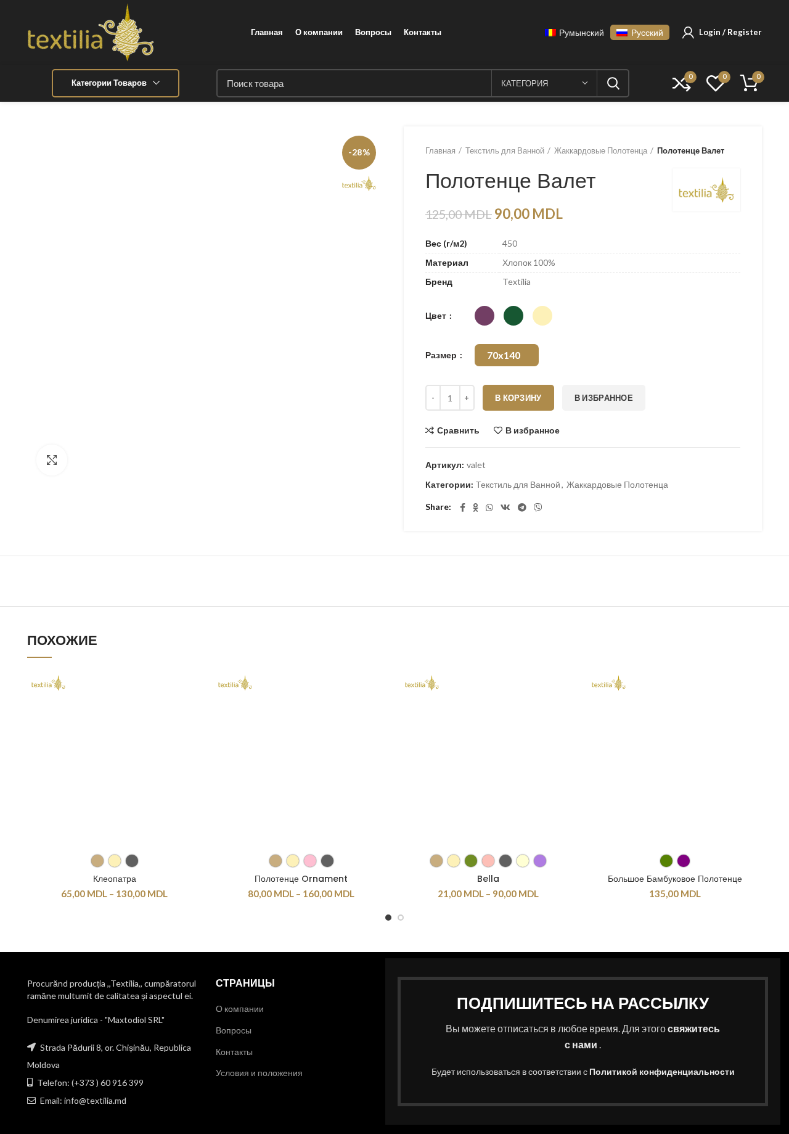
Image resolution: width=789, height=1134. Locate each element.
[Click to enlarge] (51, 460)
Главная (440, 150)
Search (612, 83)
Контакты (234, 1051)
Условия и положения (259, 1072)
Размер (442, 355)
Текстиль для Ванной (504, 150)
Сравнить (458, 430)
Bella (488, 879)
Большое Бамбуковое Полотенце (675, 879)
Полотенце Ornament (301, 879)
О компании (240, 1008)
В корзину (518, 398)
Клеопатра (114, 879)
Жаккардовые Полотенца (600, 150)
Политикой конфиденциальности (662, 1071)
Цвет (436, 315)
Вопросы (233, 1030)
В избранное (603, 398)
